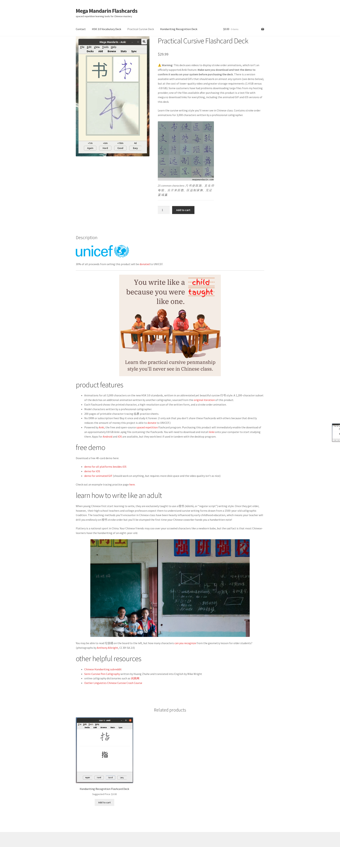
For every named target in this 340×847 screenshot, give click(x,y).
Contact (81, 29)
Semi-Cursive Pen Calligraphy (102, 674)
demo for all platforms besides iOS (105, 466)
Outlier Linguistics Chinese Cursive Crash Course (113, 683)
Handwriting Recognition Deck (178, 29)
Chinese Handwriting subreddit (103, 669)
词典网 (135, 678)
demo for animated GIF (98, 476)
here (132, 484)
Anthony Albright (107, 647)
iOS (120, 436)
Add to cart (183, 210)
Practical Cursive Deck (140, 29)
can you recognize (185, 643)
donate (152, 422)
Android (107, 436)
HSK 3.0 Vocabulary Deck (106, 29)
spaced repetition (147, 427)
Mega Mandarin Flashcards (106, 10)
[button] (144, 41)
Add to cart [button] (104, 802)
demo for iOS (92, 471)
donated (145, 264)
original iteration (204, 400)
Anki (101, 427)
